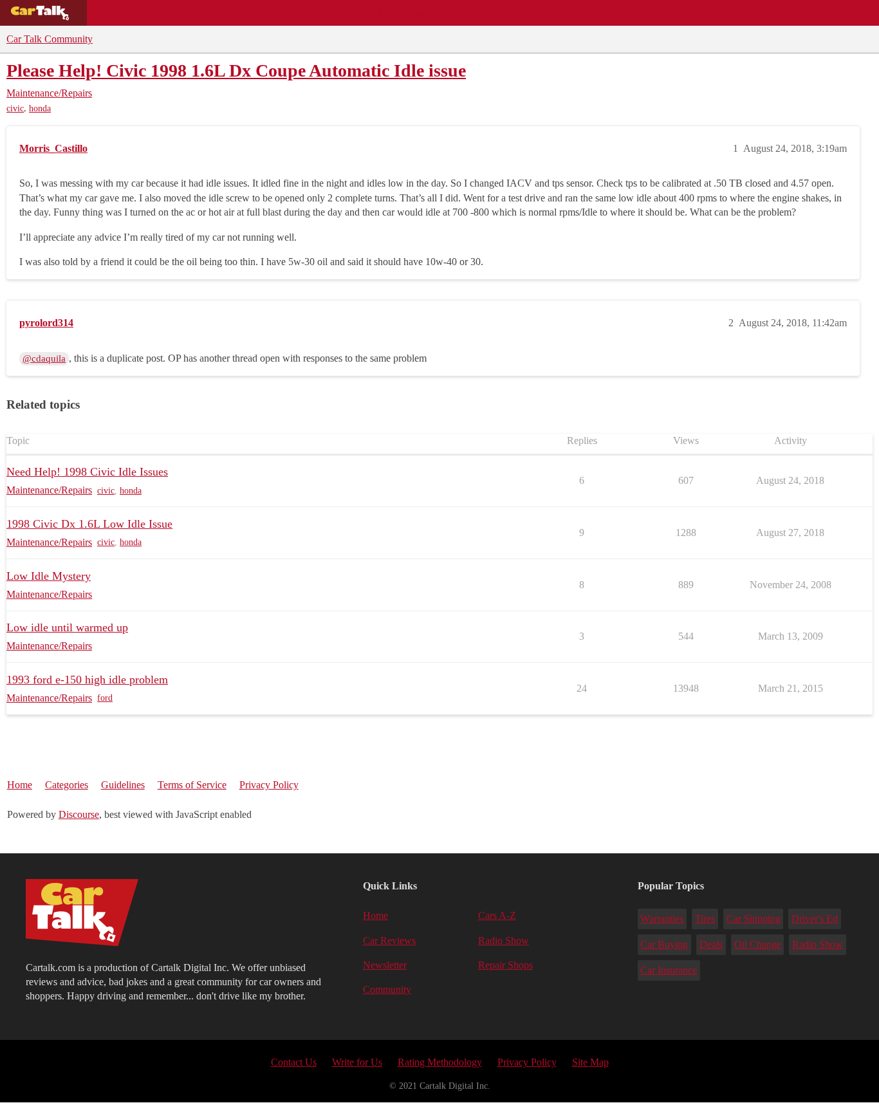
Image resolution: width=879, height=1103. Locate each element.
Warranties (661, 918)
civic (15, 108)
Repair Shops (351, 13)
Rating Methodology (440, 1062)
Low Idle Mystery (48, 576)
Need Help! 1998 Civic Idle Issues (87, 471)
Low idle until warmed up (67, 627)
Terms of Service (192, 784)
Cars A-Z (500, 13)
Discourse (79, 814)
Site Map (590, 1062)
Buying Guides (132, 13)
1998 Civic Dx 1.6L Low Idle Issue (89, 523)
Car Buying (664, 944)
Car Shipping (753, 918)
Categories (66, 784)
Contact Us (294, 1062)
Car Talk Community (49, 38)
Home (19, 784)
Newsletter (385, 964)
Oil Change (757, 944)
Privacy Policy (269, 784)
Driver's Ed (814, 918)
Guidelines (123, 784)
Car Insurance (668, 970)
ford (105, 698)
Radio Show (503, 940)
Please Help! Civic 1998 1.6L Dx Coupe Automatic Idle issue (236, 70)
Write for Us (357, 1062)
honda (40, 108)
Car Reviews (269, 13)
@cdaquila (44, 358)
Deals (203, 13)
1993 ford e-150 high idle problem (87, 679)
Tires (705, 918)
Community (431, 13)
